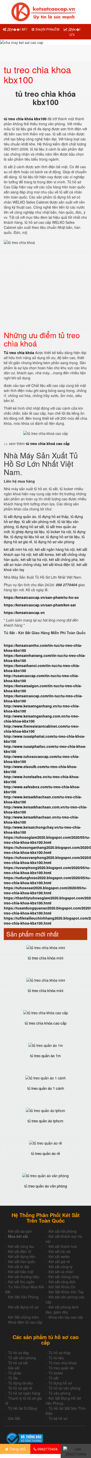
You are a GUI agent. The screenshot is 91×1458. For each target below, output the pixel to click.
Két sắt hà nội (60, 1251)
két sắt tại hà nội (34, 559)
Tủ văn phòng (60, 1393)
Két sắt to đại (18, 1266)
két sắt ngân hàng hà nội (55, 549)
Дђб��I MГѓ (17, 29)
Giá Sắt (14, 1418)
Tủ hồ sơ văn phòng (64, 1388)
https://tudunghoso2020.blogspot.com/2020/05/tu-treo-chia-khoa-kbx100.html (47, 880)
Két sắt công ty (60, 1266)
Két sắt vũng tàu (21, 1246)
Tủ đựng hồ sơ (60, 1383)
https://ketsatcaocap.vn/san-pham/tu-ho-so (41, 597)
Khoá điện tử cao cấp (25, 1322)
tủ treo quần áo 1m (45, 1055)
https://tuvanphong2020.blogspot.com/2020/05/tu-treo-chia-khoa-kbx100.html (47, 870)
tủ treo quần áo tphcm (45, 1120)
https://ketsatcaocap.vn (24, 612)
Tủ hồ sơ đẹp (18, 1352)
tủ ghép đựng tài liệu (28, 531)
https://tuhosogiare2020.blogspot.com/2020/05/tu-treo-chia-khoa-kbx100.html (47, 840)
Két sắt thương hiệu (23, 1276)
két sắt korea (43, 554)
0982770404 (47, 1448)
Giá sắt (13, 1367)
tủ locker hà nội (59, 531)
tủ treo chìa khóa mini (45, 957)
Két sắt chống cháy (64, 1276)
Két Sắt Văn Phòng (23, 1296)
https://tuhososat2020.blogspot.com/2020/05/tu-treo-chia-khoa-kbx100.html (45, 890)
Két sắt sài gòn (20, 1231)
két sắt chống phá (63, 559)
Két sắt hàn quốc (21, 1261)
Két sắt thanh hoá (63, 1246)
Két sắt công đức (62, 1281)
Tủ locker (56, 1372)
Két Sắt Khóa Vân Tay (66, 1291)
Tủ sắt (53, 1377)
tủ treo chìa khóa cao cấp (45, 1023)
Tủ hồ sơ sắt (18, 1362)
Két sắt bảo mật (20, 1271)
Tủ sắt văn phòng (22, 1357)
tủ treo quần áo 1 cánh (45, 1088)
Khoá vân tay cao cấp (66, 1317)
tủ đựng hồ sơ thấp (53, 516)
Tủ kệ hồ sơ (58, 1418)
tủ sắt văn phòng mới (38, 521)
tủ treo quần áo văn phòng (45, 1186)
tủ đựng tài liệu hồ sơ (27, 536)
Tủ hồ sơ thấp (60, 1352)
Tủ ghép (14, 1372)
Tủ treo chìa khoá (63, 1362)
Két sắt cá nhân (61, 1271)
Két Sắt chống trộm (23, 1317)
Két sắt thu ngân (21, 1281)
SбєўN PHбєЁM (46, 29)
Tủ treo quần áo (61, 1367)
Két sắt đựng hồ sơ (23, 1306)
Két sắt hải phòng (63, 1231)
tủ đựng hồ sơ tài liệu (63, 536)
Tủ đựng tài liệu (20, 1383)
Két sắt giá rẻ (59, 1261)
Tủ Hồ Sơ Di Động (22, 1408)
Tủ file (13, 1377)
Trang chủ (17, 1448)
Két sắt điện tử (19, 1251)
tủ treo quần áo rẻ (45, 1153)
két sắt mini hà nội (18, 549)
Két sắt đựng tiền (21, 1256)
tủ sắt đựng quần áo (20, 516)
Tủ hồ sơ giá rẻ (20, 1388)
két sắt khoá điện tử (59, 564)
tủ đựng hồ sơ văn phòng (54, 541)
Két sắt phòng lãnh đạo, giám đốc (62, 1309)
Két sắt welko (59, 1256)
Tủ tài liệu (56, 1357)
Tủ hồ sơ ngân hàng (24, 1393)
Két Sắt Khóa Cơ (62, 1286)
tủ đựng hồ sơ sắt (30, 526)
